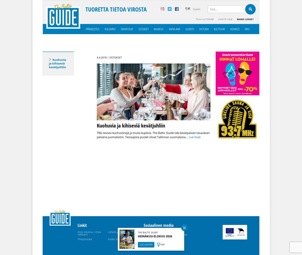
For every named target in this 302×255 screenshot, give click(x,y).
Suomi (196, 9)
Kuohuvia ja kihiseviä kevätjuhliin (57, 63)
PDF (163, 244)
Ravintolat (127, 29)
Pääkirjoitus (92, 29)
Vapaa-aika (174, 29)
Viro (247, 29)
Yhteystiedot (85, 239)
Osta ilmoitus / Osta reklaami (89, 233)
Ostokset (143, 29)
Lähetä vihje (225, 19)
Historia (204, 29)
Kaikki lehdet (245, 19)
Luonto (189, 29)
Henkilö (234, 29)
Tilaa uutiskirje (205, 19)
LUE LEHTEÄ (146, 244)
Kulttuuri (219, 29)
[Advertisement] (64, 133)
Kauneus (159, 29)
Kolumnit (110, 29)
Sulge (184, 228)
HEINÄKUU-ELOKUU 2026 (155, 236)
